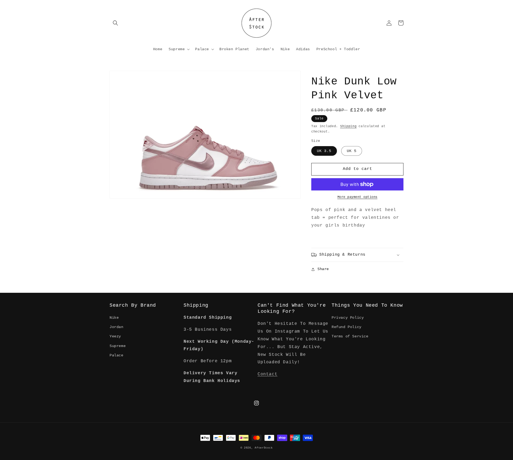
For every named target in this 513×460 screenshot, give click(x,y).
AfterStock (264, 447)
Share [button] (323, 269)
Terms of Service (350, 336)
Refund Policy (347, 327)
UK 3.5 (324, 151)
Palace (116, 355)
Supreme (118, 346)
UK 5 (351, 151)
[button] (115, 23)
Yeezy (115, 336)
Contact (267, 374)
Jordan (116, 327)
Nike (114, 317)
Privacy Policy (348, 317)
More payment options (357, 197)
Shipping (348, 126)
